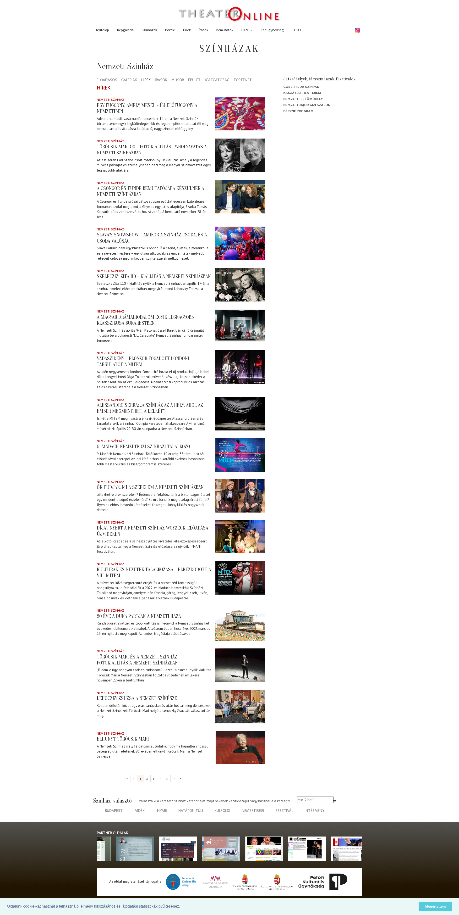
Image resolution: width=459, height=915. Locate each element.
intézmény (314, 811)
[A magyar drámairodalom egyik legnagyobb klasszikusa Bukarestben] (240, 325)
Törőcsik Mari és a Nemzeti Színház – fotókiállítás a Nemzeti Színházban (138, 660)
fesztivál (284, 811)
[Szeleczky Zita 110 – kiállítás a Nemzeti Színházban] (240, 284)
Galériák (129, 80)
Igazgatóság (217, 80)
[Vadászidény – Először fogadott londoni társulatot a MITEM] (240, 367)
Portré (170, 30)
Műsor (177, 80)
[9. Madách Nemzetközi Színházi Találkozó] (240, 455)
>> (181, 778)
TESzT (296, 30)
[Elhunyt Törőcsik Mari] (240, 747)
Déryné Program (298, 111)
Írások (203, 30)
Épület (194, 80)
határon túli (190, 811)
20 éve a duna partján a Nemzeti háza (139, 616)
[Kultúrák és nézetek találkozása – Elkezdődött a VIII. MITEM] (240, 578)
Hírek (187, 30)
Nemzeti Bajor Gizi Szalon (306, 105)
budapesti (114, 811)
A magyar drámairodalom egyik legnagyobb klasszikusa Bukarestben (145, 320)
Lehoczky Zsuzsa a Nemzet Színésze (137, 698)
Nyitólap (102, 30)
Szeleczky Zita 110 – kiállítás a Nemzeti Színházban (154, 276)
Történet (243, 80)
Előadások (107, 80)
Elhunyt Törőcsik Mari (123, 739)
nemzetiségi (253, 811)
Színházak (149, 30)
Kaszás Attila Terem (302, 93)
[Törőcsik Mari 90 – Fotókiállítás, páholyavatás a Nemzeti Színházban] (240, 155)
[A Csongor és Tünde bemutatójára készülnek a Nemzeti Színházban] (240, 196)
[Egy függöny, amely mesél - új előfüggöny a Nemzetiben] (240, 113)
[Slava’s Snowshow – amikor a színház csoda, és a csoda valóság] (240, 243)
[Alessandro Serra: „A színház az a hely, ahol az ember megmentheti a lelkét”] (240, 413)
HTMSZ (247, 30)
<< (126, 778)
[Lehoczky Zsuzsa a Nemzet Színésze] (240, 707)
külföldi (222, 811)
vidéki (140, 811)
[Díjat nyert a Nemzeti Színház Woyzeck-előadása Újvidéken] (240, 536)
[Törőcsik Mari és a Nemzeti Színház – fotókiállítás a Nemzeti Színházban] (240, 665)
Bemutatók (224, 30)
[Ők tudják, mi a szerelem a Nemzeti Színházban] (240, 496)
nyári (162, 811)
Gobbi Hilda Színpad (301, 87)
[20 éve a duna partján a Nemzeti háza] (240, 624)
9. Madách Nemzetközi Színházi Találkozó (143, 446)
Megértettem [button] (435, 906)
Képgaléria (125, 30)
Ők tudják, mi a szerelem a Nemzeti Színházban (150, 487)
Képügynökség (272, 30)
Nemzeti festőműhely (303, 99)
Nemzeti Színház (110, 100)
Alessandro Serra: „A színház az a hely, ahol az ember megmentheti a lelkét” (150, 408)
